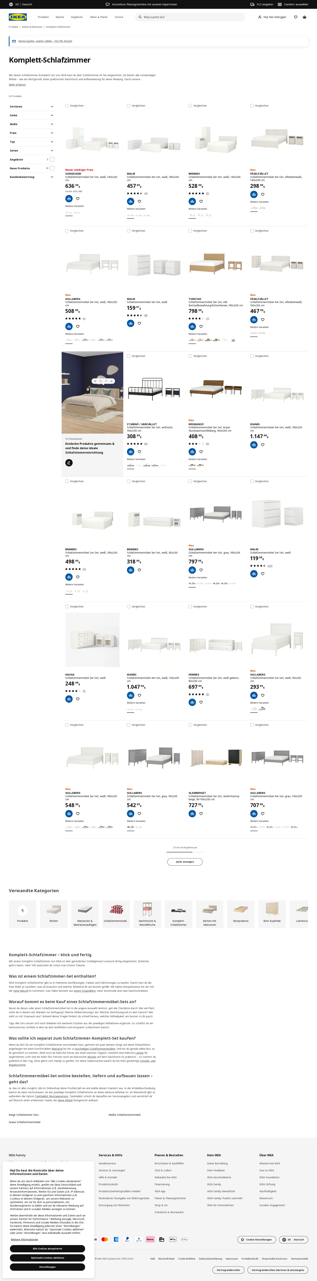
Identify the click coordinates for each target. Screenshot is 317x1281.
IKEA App (160, 1191)
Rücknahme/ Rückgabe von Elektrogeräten (124, 1198)
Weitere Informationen (24, 1239)
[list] (158, 914)
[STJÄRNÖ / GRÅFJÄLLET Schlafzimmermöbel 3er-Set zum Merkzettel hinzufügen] (139, 451)
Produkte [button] (43, 17)
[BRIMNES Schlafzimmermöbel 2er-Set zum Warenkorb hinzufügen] (69, 577)
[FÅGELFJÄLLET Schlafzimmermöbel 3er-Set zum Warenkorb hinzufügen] (254, 194)
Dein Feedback (216, 1170)
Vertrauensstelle (299, 1258)
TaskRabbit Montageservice (51, 1096)
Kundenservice (107, 1163)
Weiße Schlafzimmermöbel (125, 1114)
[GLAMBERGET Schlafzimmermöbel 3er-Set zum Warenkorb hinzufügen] (192, 813)
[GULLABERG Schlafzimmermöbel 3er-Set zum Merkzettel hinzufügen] (77, 326)
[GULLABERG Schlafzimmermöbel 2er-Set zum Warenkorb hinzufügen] (254, 695)
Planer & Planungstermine (170, 1198)
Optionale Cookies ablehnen (47, 1257)
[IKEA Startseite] (18, 17)
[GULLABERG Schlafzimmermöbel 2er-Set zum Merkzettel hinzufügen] (262, 695)
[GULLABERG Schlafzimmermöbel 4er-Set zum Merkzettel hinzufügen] (201, 570)
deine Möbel (65, 1100)
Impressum (232, 1258)
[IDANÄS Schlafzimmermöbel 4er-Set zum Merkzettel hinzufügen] (262, 444)
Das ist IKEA (266, 1170)
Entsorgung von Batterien (114, 1205)
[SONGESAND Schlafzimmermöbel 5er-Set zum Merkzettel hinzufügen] (77, 198)
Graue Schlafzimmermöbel (24, 1122)
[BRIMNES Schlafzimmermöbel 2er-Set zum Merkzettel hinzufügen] (77, 577)
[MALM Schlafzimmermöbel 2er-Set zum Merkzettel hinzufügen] (262, 573)
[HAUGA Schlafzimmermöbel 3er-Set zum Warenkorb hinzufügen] (69, 699)
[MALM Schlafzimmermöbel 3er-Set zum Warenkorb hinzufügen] (130, 323)
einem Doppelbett (85, 990)
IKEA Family (214, 1184)
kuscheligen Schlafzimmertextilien (95, 1048)
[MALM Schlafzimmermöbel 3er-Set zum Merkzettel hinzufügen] (139, 323)
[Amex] (116, 1239)
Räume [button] (60, 17)
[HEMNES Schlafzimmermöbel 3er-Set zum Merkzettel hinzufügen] (201, 702)
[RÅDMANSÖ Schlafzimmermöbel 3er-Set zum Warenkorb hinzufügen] (192, 451)
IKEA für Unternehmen (220, 1205)
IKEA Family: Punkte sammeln (225, 1198)
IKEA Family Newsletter (221, 1191)
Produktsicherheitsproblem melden (120, 1191)
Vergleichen (77, 105)
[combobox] (189, 17)
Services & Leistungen (112, 1170)
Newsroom (266, 1198)
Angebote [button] (77, 17)
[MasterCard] (104, 1239)
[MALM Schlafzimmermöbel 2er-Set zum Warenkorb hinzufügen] (254, 573)
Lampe (139, 1052)
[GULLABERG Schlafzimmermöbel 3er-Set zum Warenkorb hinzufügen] (69, 326)
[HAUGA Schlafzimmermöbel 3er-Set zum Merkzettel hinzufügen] (77, 699)
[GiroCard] (138, 1239)
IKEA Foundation (269, 1177)
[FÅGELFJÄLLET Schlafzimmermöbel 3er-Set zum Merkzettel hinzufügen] (262, 194)
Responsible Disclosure (274, 1258)
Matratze (57, 1048)
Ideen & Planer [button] (99, 17)
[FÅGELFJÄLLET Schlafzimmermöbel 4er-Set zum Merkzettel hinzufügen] (262, 319)
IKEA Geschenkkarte (219, 1177)
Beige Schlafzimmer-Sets (24, 1114)
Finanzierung (162, 1184)
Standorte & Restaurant (169, 1212)
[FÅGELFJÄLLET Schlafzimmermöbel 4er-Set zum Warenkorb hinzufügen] (254, 319)
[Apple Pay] (173, 1239)
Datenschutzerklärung (210, 1258)
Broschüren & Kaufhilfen (169, 1163)
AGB (152, 1258)
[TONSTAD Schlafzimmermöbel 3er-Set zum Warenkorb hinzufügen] (192, 326)
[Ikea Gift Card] (161, 1239)
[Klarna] (150, 1239)
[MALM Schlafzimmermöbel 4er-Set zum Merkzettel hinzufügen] (139, 201)
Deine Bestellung (217, 1163)
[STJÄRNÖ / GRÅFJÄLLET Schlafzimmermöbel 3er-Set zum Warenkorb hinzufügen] (130, 451)
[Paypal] (127, 1239)
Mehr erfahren (17, 84)
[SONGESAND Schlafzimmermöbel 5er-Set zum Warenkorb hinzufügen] (69, 198)
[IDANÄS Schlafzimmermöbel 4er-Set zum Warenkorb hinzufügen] (254, 444)
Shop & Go (161, 1205)
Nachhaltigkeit (268, 1191)
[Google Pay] (184, 1239)
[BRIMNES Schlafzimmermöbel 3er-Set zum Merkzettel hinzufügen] (201, 201)
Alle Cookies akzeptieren (47, 1248)
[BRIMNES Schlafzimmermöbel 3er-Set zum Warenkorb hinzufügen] (192, 201)
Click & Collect (163, 1170)
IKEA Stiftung (267, 1184)
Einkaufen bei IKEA (166, 1177)
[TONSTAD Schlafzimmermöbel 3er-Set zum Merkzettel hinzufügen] (201, 326)
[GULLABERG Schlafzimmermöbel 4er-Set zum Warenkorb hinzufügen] (192, 570)
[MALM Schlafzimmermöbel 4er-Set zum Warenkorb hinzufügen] (130, 201)
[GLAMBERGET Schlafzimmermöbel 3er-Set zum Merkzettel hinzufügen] (201, 813)
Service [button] (119, 17)
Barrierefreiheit (166, 1258)
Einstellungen (47, 1267)
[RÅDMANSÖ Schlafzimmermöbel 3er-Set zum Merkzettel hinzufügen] (201, 451)
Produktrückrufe (108, 1184)
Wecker (92, 1057)
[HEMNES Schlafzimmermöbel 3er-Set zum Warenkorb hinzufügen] (192, 702)
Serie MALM (20, 990)
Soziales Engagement (272, 1205)
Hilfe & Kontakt (108, 1177)
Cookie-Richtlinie (186, 1258)
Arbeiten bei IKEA (269, 1163)
